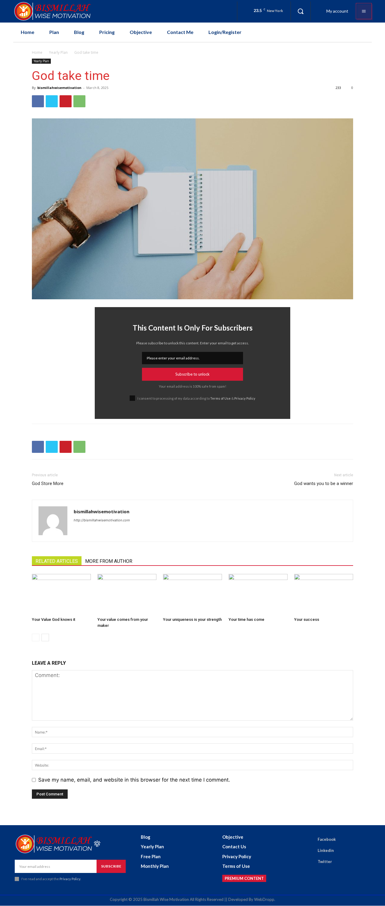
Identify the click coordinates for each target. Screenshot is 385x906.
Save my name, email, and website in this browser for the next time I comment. (134, 780)
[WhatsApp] (79, 101)
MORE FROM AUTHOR (108, 561)
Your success (306, 619)
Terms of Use (220, 398)
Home (37, 52)
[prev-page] (35, 637)
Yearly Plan (58, 52)
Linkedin (326, 850)
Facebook (327, 839)
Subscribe (111, 866)
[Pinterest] (66, 101)
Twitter (325, 861)
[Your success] (323, 594)
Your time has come (246, 619)
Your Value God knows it (53, 619)
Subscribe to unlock (192, 374)
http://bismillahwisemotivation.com (102, 520)
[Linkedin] (309, 850)
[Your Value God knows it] (61, 594)
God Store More (47, 483)
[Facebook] (38, 101)
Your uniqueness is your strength (192, 619)
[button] (300, 11)
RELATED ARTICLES (56, 561)
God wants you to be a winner (323, 483)
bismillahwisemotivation (59, 87)
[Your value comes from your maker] (126, 594)
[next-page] (45, 637)
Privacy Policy (244, 398)
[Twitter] (52, 101)
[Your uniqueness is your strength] (192, 594)
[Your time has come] (258, 594)
